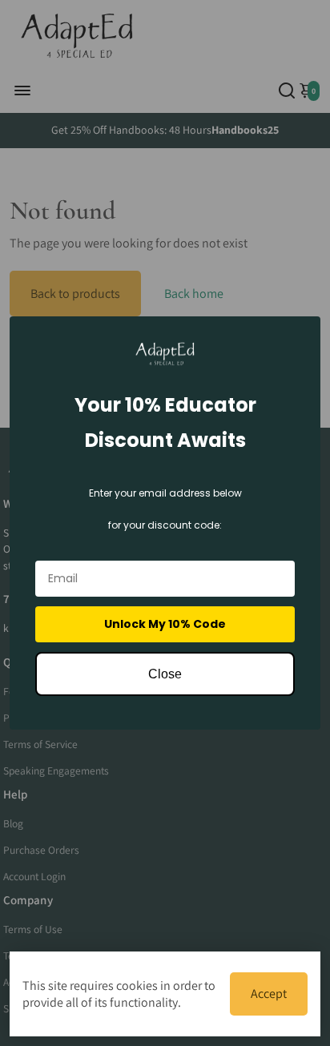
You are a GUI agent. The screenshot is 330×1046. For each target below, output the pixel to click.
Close (165, 674)
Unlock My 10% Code (165, 624)
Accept (269, 993)
